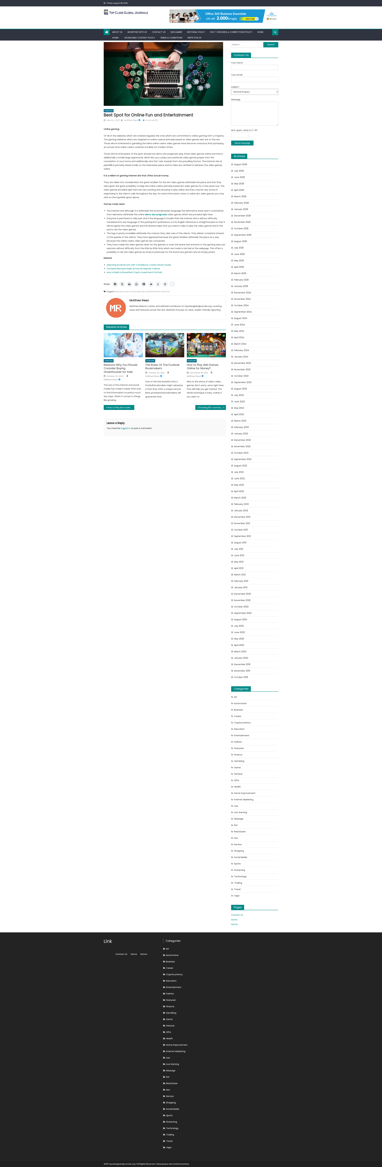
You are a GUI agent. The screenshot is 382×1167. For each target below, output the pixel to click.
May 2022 (239, 484)
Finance (238, 754)
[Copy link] (172, 284)
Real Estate (240, 831)
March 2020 (240, 651)
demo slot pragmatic (134, 291)
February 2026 (241, 202)
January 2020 (241, 657)
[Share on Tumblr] (158, 284)
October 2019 (241, 677)
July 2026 (239, 170)
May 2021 (238, 561)
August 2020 (240, 619)
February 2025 (241, 279)
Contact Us (158, 32)
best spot (119, 291)
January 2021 (240, 587)
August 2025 (240, 241)
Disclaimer (176, 32)
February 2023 (241, 427)
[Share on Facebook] (115, 284)
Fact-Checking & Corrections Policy (231, 32)
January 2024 (241, 356)
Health (237, 786)
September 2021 (242, 536)
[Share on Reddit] (151, 284)
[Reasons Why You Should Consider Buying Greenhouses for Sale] (123, 345)
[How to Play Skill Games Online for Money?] (206, 345)
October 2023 (241, 375)
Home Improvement (244, 793)
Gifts (236, 780)
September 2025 (242, 234)
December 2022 (242, 440)
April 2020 (239, 645)
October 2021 (241, 529)
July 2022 (239, 472)
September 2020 (243, 613)
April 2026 (239, 190)
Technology (240, 876)
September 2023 (242, 382)
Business (238, 709)
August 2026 (240, 164)
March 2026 (240, 196)
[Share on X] (122, 284)
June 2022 (239, 478)
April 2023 (239, 414)
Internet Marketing (243, 799)
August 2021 (240, 542)
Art (235, 697)
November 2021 (242, 523)
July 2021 (238, 549)
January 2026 (241, 209)
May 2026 (239, 183)
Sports (237, 863)
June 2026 (239, 177)
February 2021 (241, 581)
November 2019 (242, 670)
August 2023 (240, 388)
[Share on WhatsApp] (136, 284)
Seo (236, 838)
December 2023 (242, 363)
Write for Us (194, 37)
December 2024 (242, 292)
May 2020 (239, 638)
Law (236, 805)
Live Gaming (240, 812)
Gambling (239, 761)
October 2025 (241, 228)
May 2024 (239, 331)
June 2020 (239, 632)
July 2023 (239, 395)
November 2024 (242, 299)
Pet (236, 825)
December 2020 (242, 593)
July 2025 (239, 247)
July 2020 (239, 625)
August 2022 (240, 465)
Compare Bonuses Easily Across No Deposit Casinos (133, 268)
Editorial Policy (196, 32)
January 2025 (241, 286)
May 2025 (239, 260)
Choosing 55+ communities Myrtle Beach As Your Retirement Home (212, 407)
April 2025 (239, 266)
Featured (109, 110)
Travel (237, 889)
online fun (165, 291)
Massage (238, 818)
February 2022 (241, 504)
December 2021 (242, 516)
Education (239, 729)
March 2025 (240, 273)
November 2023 (242, 369)
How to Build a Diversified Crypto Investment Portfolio (134, 272)
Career (237, 716)
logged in (125, 428)
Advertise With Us (137, 32)
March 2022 (240, 497)
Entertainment (153, 291)
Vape (236, 895)
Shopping (239, 850)
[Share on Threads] (165, 284)
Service (238, 844)
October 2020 (241, 606)
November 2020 (242, 600)
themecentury (182, 1164)
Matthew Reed (131, 120)
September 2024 (243, 311)
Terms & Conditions (171, 37)
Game (237, 767)
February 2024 (241, 350)
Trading (238, 882)
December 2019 (242, 664)
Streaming (239, 870)
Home (260, 32)
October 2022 (241, 452)
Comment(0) (151, 120)
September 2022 (242, 459)
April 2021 (238, 568)
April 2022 (239, 491)
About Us (117, 32)
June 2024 (239, 324)
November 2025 (242, 222)
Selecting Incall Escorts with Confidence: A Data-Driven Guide (139, 264)
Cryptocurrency (242, 722)
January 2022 (241, 510)
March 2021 (240, 574)
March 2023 (240, 420)
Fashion (238, 741)
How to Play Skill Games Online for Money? (202, 366)
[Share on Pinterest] (144, 284)
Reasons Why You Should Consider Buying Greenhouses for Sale (120, 368)
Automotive (240, 703)
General (238, 773)
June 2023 (239, 401)
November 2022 (242, 446)
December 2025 (242, 215)
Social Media (240, 857)
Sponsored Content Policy (139, 37)
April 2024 (239, 337)
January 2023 (241, 433)
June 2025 (239, 254)
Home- (115, 37)
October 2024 (241, 305)
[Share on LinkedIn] (129, 284)
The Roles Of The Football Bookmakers (162, 366)
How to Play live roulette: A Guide (121, 407)
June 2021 (239, 555)
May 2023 (239, 407)
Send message (242, 143)
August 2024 (240, 318)
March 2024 (240, 343)
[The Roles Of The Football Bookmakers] (164, 345)
